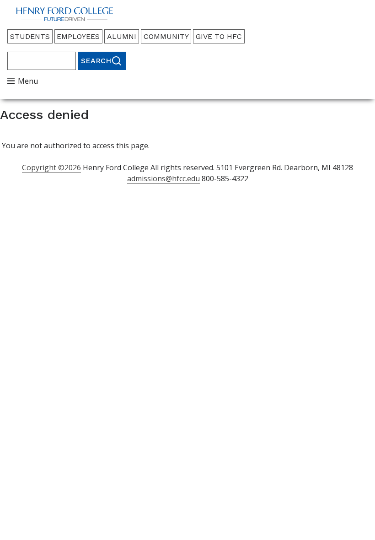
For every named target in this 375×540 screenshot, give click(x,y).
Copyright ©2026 (51, 167)
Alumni (121, 36)
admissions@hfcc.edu (163, 178)
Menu (28, 81)
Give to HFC (219, 36)
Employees (78, 36)
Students (30, 36)
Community (166, 36)
